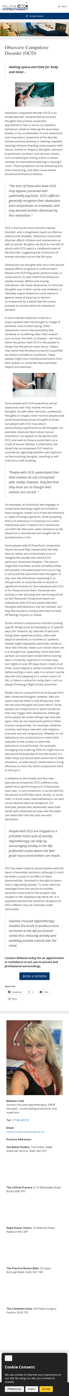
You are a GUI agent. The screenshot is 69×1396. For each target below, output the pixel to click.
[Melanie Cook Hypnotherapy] (15, 6)
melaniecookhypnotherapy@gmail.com (25, 1131)
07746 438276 (20, 1120)
